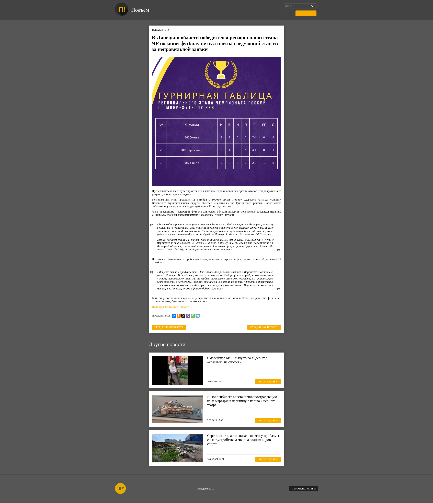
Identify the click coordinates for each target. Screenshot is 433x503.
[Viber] (188, 316)
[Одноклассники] (179, 316)
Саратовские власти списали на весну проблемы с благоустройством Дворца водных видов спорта (243, 440)
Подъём (140, 10)
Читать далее (268, 381)
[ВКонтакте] (174, 316)
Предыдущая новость (168, 327)
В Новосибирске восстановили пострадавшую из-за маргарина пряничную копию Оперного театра (242, 401)
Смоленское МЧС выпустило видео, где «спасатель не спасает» (237, 360)
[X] (183, 316)
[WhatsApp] (193, 316)
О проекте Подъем (304, 488)
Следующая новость (264, 327)
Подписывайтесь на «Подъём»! (171, 306)
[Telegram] (198, 316)
